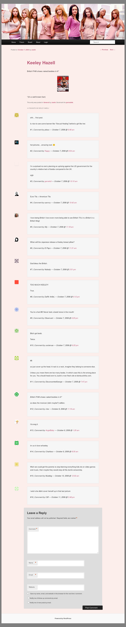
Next (112, 49)
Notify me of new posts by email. (40, 602)
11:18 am (70, 226)
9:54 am (71, 151)
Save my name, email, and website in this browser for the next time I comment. (56, 593)
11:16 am (71, 409)
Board (30, 42)
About (38, 42)
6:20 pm (75, 318)
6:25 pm (75, 345)
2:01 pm (72, 269)
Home (13, 42)
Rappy (47, 151)
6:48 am (71, 129)
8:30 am (75, 451)
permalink (69, 102)
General (46, 102)
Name (32, 563)
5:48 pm (71, 497)
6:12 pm (76, 296)
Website (32, 587)
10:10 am (74, 181)
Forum (22, 42)
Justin (33, 50)
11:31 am (73, 248)
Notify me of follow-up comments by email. (44, 598)
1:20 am (76, 430)
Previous (104, 49)
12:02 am (75, 475)
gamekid (48, 181)
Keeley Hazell (41, 62)
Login (46, 42)
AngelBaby (50, 430)
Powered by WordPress (63, 618)
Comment (33, 529)
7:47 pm (84, 381)
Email (32, 575)
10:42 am (73, 202)
